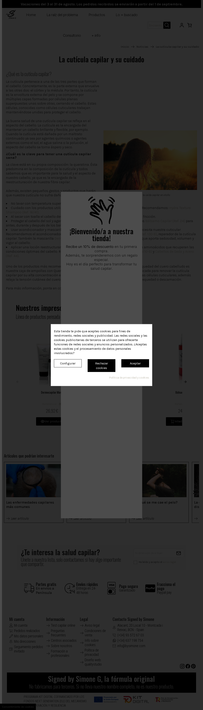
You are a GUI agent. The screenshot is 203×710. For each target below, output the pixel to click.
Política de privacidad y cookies (129, 377)
